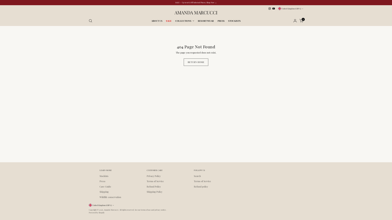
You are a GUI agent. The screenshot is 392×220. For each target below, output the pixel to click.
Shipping (104, 191)
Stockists (104, 176)
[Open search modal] (90, 21)
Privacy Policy (154, 176)
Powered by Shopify (97, 212)
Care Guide (105, 186)
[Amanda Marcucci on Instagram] (269, 8)
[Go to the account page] (295, 21)
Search (197, 176)
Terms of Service (155, 181)
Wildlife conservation (110, 197)
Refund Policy (154, 186)
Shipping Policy (154, 191)
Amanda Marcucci (111, 210)
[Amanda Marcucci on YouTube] (273, 8)
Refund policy (201, 186)
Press (102, 181)
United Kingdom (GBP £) (291, 8)
